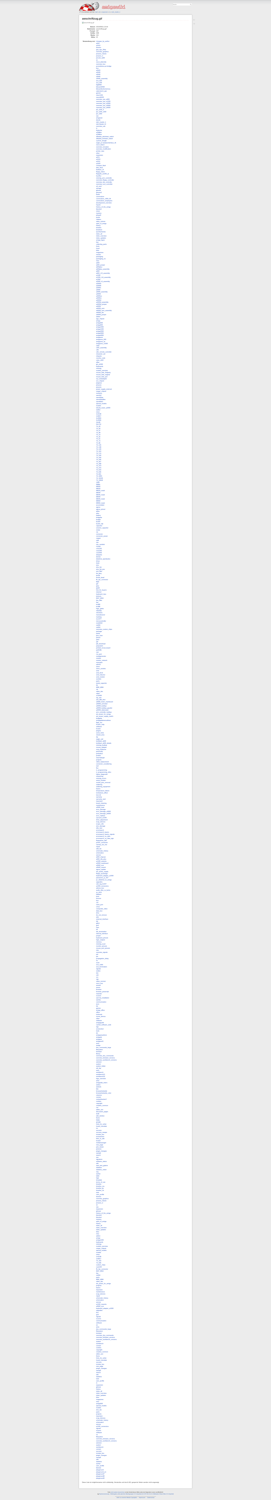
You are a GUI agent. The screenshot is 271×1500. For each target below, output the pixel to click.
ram (97, 652)
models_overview (102, 370)
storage (98, 188)
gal (97, 584)
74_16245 (99, 478)
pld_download (100, 644)
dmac (98, 561)
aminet (98, 985)
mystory (98, 213)
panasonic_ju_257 (102, 877)
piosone (98, 387)
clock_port (99, 904)
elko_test (99, 828)
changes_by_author (102, 41)
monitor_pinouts (101, 946)
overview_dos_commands (105, 1056)
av (97, 60)
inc (97, 1128)
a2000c (98, 287)
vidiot (98, 693)
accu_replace (100, 815)
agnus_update (101, 869)
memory (99, 942)
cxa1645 (99, 552)
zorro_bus (99, 983)
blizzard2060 (100, 87)
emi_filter (99, 571)
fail (97, 921)
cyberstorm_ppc (101, 91)
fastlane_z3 (100, 169)
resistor (98, 658)
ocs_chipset (100, 381)
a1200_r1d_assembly (103, 277)
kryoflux (98, 176)
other (98, 153)
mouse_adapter (101, 747)
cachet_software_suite (103, 1025)
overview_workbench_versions (106, 1060)
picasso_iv (99, 56)
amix (97, 1043)
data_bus (99, 911)
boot (97, 896)
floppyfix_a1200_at (102, 174)
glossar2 (99, 192)
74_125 (98, 445)
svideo (98, 971)
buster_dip (99, 524)
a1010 (98, 159)
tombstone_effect (102, 793)
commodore (100, 196)
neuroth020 (100, 97)
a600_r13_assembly (103, 273)
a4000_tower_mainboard (104, 702)
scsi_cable (99, 964)
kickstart (99, 1051)
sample (98, 1153)
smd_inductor (100, 675)
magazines (99, 252)
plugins (98, 731)
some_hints (100, 733)
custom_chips (100, 1265)
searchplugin (100, 757)
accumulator (100, 505)
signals (98, 969)
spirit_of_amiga (101, 223)
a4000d (98, 300)
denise (98, 557)
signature (99, 1159)
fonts (97, 246)
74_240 (98, 455)
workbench (99, 1072)
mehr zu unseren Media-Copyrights (127, 1497)
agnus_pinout (100, 509)
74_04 (98, 428)
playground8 (100, 1476)
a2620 (98, 70)
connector (99, 534)
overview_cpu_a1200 (103, 101)
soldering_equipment (103, 786)
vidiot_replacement (102, 762)
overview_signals (102, 952)
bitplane (98, 894)
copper (98, 538)
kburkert (99, 209)
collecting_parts (101, 244)
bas (97, 242)
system (98, 1064)
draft (97, 1114)
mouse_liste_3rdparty (103, 372)
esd (97, 766)
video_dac (99, 691)
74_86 (98, 443)
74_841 (98, 474)
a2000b (98, 285)
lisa (97, 602)
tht (97, 685)
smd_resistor (100, 677)
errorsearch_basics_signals (105, 834)
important (99, 801)
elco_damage (100, 826)
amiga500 (99, 323)
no (97, 1434)
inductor (99, 592)
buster (98, 521)
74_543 (98, 470)
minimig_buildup (101, 745)
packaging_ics (101, 259)
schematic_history (102, 851)
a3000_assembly (102, 292)
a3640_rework (101, 867)
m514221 (99, 612)
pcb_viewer (100, 1147)
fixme (98, 1118)
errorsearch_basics (102, 832)
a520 (98, 43)
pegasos (99, 383)
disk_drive (99, 167)
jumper (98, 935)
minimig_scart (100, 944)
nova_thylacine (101, 749)
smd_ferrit (99, 673)
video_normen (101, 981)
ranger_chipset (101, 391)
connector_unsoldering (103, 764)
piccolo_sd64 (100, 58)
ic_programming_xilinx (103, 772)
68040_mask (100, 499)
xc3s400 (99, 695)
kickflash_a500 (101, 741)
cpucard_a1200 (101, 817)
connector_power (102, 536)
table (97, 1176)
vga (97, 979)
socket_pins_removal (103, 782)
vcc (97, 977)
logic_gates (100, 608)
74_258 (98, 463)
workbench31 (100, 1076)
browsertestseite (101, 1091)
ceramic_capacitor (102, 528)
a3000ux (99, 296)
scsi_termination (101, 967)
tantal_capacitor (101, 683)
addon (98, 316)
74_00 (98, 426)
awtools (98, 1087)
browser (99, 989)
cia (97, 532)
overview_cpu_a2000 (103, 103)
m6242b (99, 610)
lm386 (98, 606)
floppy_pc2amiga (102, 873)
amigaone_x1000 (102, 343)
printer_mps (100, 151)
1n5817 (98, 416)
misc (97, 261)
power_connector (102, 842)
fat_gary (99, 573)
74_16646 (99, 480)
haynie (98, 205)
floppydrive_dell (101, 840)
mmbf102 (99, 623)
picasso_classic (101, 54)
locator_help (100, 724)
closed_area (100, 735)
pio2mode (99, 751)
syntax (98, 1174)
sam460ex (99, 401)
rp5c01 (98, 664)
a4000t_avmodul (101, 704)
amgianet (99, 118)
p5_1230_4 (100, 109)
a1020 (98, 163)
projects (98, 760)
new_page (99, 1145)
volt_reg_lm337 (101, 884)
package (99, 631)
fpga (97, 581)
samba (98, 1000)
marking (99, 617)
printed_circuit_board (103, 648)
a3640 (98, 76)
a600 (98, 271)
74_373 (98, 466)
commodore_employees (104, 201)
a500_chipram (101, 857)
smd (97, 670)
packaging (99, 256)
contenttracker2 (101, 1099)
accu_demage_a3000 (103, 811)
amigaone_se (100, 341)
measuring (99, 776)
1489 (98, 482)
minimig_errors (101, 778)
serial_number (101, 780)
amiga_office (100, 1010)
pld (97, 642)
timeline (98, 227)
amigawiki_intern (101, 1082)
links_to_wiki (100, 1138)
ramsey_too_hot (101, 844)
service (98, 855)
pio (97, 956)
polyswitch (99, 646)
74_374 (98, 468)
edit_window (100, 1116)
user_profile (100, 1194)
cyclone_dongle (101, 140)
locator (98, 729)
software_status (101, 1161)
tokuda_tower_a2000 (103, 408)
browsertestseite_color (103, 1093)
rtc (97, 960)
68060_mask (100, 503)
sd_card (99, 186)
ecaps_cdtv (100, 824)
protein (98, 755)
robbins (98, 219)
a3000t (98, 294)
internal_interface (102, 933)
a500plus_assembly (102, 269)
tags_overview (101, 1078)
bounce (98, 898)
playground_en (101, 1472)
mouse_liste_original (103, 374)
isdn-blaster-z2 (101, 124)
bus (97, 68)
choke (98, 530)
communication (101, 1002)
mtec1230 (99, 95)
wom (97, 1070)
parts (98, 681)
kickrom (98, 596)
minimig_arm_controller (104, 178)
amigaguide (100, 1022)
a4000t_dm (100, 312)
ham (97, 927)
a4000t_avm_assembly (104, 310)
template (99, 1180)
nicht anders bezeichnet (117, 1492)
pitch (97, 639)
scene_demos (101, 1016)
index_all (99, 234)
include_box (100, 1134)
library (98, 1054)
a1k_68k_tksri (100, 699)
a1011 (98, 161)
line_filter (99, 600)
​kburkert (99, 1217)
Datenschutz (150, 1497)
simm (98, 666)
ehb (97, 917)
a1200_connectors (102, 886)
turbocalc (99, 1014)
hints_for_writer (101, 1124)
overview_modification (103, 149)
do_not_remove (101, 915)
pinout (98, 637)
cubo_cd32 (100, 360)
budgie (98, 519)
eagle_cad (99, 739)
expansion (105, 12)
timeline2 (99, 230)
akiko (98, 511)
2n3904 (98, 418)
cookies (98, 1101)
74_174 (98, 453)
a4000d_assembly (102, 302)
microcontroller (101, 621)
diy (97, 737)
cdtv (97, 350)
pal (97, 954)
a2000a (98, 283)
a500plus (99, 267)
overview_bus (100, 64)
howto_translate (101, 1126)
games (98, 1008)
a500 (98, 263)
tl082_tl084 (100, 687)
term (97, 1004)
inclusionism (100, 1136)
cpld (97, 540)
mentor (98, 254)
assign (98, 1045)
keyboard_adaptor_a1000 (104, 875)
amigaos (99, 1039)
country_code (100, 358)
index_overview (101, 236)
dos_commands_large (103, 1047)
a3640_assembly (102, 78)
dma (97, 913)
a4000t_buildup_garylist (104, 708)
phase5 (98, 215)
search (98, 1155)
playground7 (100, 1474)
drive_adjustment (102, 820)
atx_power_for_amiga (103, 714)
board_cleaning (101, 803)
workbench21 (100, 1074)
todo (97, 1192)
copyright (99, 1103)
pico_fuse (99, 635)
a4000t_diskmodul (102, 710)
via (97, 689)
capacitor (99, 526)
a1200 (98, 275)
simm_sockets (101, 668)
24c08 (98, 422)
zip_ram (99, 697)
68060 (98, 501)
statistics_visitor (101, 1169)
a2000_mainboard (102, 863)
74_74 (98, 441)
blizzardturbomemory (103, 89)
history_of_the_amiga (103, 207)
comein (98, 1097)
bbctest (98, 1468)
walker (98, 410)
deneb (98, 120)
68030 (98, 492)
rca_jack (99, 654)
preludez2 (99, 753)
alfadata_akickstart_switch (105, 136)
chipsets (99, 356)
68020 (98, 488)
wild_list (98, 849)
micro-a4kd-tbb (101, 62)
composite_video (101, 909)
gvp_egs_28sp (101, 49)
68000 (98, 486)
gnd (97, 925)
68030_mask (100, 495)
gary (97, 586)
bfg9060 (99, 85)
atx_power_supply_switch (104, 716)
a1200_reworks (101, 861)
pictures (98, 1149)
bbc (97, 1089)
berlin (98, 194)
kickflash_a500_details (103, 743)
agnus (98, 507)
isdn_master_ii (116, 12)
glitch (98, 923)
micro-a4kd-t (100, 145)
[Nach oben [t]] (194, 24)
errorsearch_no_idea (103, 836)
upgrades (99, 882)
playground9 (100, 1478)
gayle (98, 588)
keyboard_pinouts (102, 938)
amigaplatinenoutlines (103, 720)
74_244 (98, 457)
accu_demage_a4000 (103, 813)
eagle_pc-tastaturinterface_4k (106, 143)
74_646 (98, 472)
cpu (97, 116)
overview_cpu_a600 (103, 99)
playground (100, 1470)
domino (98, 47)
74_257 (98, 461)
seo (97, 1157)
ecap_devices (100, 822)
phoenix (98, 385)
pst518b (99, 650)
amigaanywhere (101, 1035)
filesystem (99, 1049)
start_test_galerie (102, 1165)
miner (98, 211)
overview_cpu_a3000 (103, 105)
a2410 (98, 45)
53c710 (98, 424)
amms (98, 987)
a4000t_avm (100, 308)
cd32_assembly (101, 347)
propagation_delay (102, 958)
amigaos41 (100, 1041)
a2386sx (99, 134)
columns (99, 1095)
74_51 (98, 439)
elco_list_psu (100, 569)
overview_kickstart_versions (105, 1058)
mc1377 (99, 619)
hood (98, 248)
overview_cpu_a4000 (103, 107)
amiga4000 (100, 335)
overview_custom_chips (104, 629)
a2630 (98, 72)
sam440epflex (101, 399)
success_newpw (101, 1132)
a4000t (98, 306)
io (109, 12)
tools (97, 1031)
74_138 (98, 447)
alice (97, 513)
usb (97, 975)
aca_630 (99, 82)
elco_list (99, 567)
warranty (99, 797)
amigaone (99, 337)
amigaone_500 (101, 339)
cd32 (97, 345)
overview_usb (100, 126)
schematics (100, 853)
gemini (98, 93)
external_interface (102, 919)
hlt (97, 929)
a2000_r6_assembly (103, 281)
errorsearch (100, 830)
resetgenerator (101, 656)
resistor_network (101, 660)
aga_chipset (100, 319)
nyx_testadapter (101, 379)
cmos (98, 907)
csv (97, 1107)
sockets (98, 679)
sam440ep (99, 397)
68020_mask (100, 490)
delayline (99, 555)
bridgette (99, 517)
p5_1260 (99, 114)
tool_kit (98, 795)
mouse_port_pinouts (103, 948)
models (98, 405)
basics (98, 789)
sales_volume (100, 221)
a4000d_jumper (101, 304)
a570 (98, 157)
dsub (97, 563)
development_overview (104, 203)
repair (98, 846)
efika (97, 362)
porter (98, 217)
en (97, 1325)
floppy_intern (100, 172)
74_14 (98, 434)
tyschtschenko (101, 232)
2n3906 (98, 420)
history (98, 225)
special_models (101, 403)
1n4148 (98, 414)
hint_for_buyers (101, 590)
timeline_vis (100, 1190)
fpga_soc (99, 722)
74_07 (98, 430)
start (96, 12)
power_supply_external (104, 389)
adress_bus (100, 888)
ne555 (98, 625)
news (98, 412)
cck (97, 902)
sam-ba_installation (102, 998)
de (99, 12)
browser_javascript (102, 991)
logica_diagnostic (102, 774)
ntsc (97, 950)
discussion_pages (102, 1111)
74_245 (98, 459)
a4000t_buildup (101, 706)
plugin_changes (101, 1151)
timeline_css (100, 1186)
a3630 (98, 74)
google (98, 1122)
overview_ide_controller (104, 182)
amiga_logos (100, 240)
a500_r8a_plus (101, 859)
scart (97, 962)
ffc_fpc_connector (102, 579)
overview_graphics (102, 51)
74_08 (98, 432)
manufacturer (100, 615)
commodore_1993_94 (103, 198)
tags (97, 1178)
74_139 (98, 449)
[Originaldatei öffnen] (89, 23)
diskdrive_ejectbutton (103, 559)
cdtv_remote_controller (104, 352)
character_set (100, 354)
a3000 (98, 290)
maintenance (100, 805)
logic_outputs (100, 940)
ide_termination (101, 931)
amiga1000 (100, 327)
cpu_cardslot (100, 544)
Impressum (142, 1497)
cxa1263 (99, 550)
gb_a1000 (99, 364)
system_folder (101, 1066)
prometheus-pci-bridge (103, 66)
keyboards (99, 366)
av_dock (99, 892)
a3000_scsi (100, 865)
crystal (98, 546)
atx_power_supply (102, 871)
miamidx (99, 994)
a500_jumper (100, 265)
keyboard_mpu (101, 594)
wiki (97, 1163)
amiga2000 (100, 331)
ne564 (98, 627)
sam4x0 (98, 395)
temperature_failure (102, 791)
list (97, 1006)
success (99, 1130)
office (98, 1012)
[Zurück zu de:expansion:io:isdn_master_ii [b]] (194, 20)
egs (97, 1027)
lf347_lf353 (100, 598)
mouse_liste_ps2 (101, 377)
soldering (99, 784)
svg (97, 1172)
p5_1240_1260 (101, 112)
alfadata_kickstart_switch (104, 138)
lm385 (98, 604)
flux (97, 768)
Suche (191, 4)
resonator (99, 662)
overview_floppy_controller (105, 180)
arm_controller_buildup (104, 712)
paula (98, 633)
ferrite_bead (100, 577)
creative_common (102, 1105)
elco (97, 565)
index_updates (101, 238)
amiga (98, 321)
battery (98, 515)
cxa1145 (99, 548)
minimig (98, 368)
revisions (99, 393)
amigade (99, 1037)
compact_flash (101, 165)
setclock (99, 1062)
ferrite (98, 575)
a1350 (98, 279)
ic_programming (101, 770)
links (97, 250)
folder (98, 1120)
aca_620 (99, 80)
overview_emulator (102, 147)
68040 (98, 497)
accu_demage (101, 809)
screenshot (100, 1029)
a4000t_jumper (101, 314)
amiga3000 (100, 333)
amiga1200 (100, 329)
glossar (98, 190)
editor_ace (99, 1109)
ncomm (98, 996)
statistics (99, 1167)
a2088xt (99, 132)
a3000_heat (100, 807)
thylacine (99, 130)
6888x (98, 484)
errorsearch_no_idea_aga (105, 838)
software (99, 726)
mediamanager (101, 1142)
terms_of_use (100, 1182)
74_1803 (99, 476)
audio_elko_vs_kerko (103, 890)
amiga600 (99, 325)
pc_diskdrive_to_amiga (104, 880)
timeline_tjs (100, 1188)
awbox (98, 1085)
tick (97, 973)
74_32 (98, 437)
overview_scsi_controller (104, 184)
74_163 (98, 451)
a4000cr (99, 298)
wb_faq (98, 1068)
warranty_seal (101, 799)
